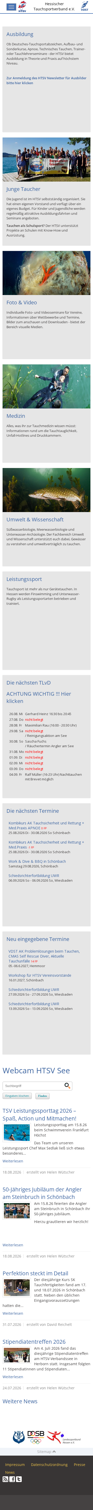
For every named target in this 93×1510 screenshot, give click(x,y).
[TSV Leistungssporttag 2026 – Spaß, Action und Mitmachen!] (17, 1132)
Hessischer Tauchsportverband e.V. (54, 6)
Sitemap (44, 1451)
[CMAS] (19, 1437)
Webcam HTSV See (36, 1070)
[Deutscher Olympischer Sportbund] (36, 1437)
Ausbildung (19, 34)
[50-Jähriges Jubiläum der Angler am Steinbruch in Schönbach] (17, 1211)
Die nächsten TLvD (28, 682)
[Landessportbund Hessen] (64, 1437)
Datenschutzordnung (49, 1464)
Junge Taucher (23, 188)
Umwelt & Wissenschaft (35, 519)
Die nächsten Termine (32, 810)
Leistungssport (24, 579)
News (10, 1472)
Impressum (15, 1464)
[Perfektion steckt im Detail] (17, 1287)
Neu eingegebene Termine (37, 939)
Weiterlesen (13, 1161)
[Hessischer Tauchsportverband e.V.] (23, 6)
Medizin (15, 415)
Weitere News (20, 1401)
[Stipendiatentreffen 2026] (17, 1355)
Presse (79, 1464)
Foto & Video (21, 302)
